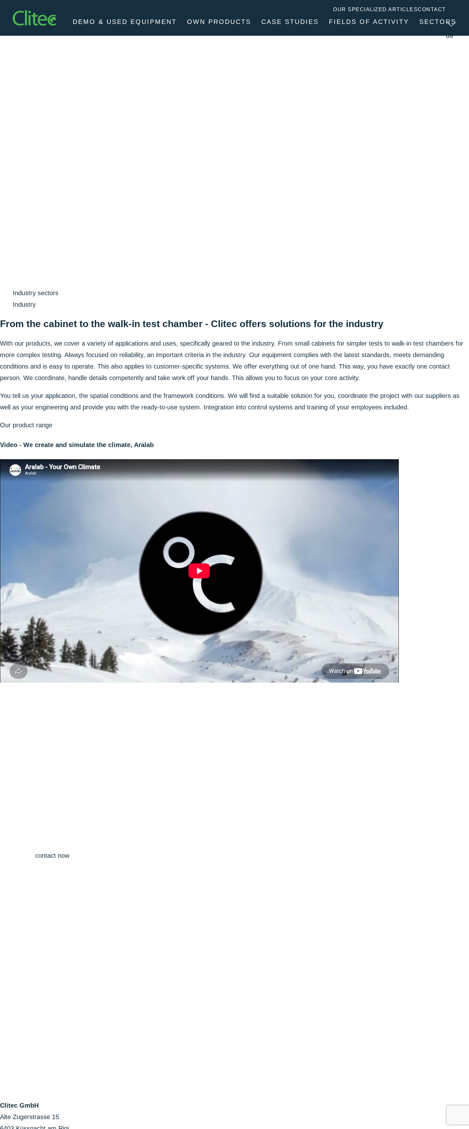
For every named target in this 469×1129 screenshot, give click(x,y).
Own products (219, 21)
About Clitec (427, 45)
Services (369, 45)
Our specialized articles (375, 9)
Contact (432, 9)
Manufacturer (307, 45)
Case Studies (290, 21)
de (450, 35)
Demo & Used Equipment (125, 21)
